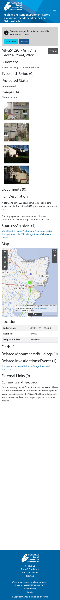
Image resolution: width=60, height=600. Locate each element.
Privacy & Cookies (30, 573)
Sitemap (30, 576)
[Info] (4, 262)
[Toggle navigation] (54, 11)
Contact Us (30, 566)
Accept (24, 41)
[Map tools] (4, 267)
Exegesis (26, 582)
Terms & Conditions (30, 569)
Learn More (11, 41)
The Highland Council (38, 597)
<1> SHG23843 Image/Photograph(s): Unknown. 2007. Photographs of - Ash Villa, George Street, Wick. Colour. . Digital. (27, 234)
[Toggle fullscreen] (54, 251)
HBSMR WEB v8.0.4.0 (35, 585)
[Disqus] (30, 442)
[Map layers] (4, 252)
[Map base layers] (4, 257)
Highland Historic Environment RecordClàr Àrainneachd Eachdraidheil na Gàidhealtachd (27, 18)
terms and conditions (40, 308)
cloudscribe (31, 589)
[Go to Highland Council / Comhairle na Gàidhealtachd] (13, 5)
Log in (30, 592)
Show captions (10, 97)
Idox (36, 582)
